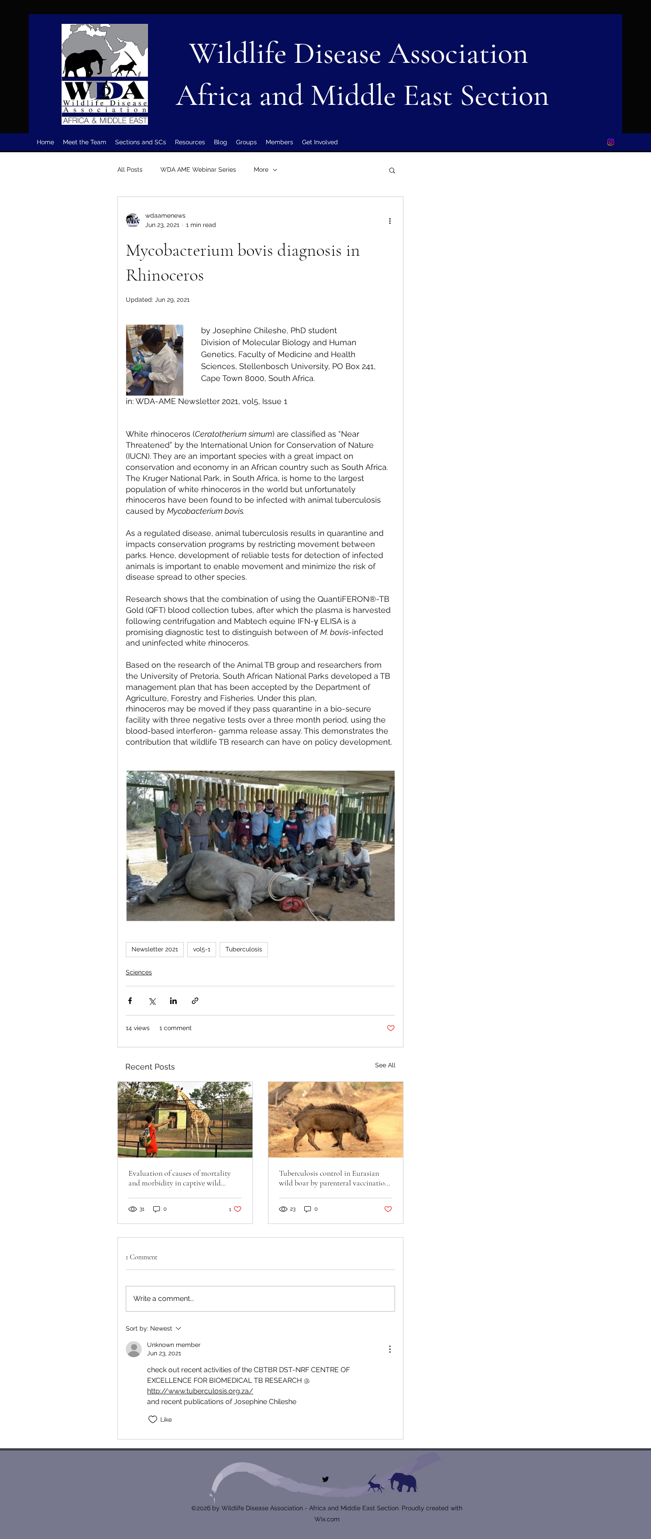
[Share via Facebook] (130, 1001)
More (261, 169)
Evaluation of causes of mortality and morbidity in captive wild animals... (179, 1178)
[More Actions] (389, 1349)
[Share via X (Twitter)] (151, 1001)
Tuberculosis (243, 949)
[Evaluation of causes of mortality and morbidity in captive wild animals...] (185, 1120)
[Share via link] (195, 1001)
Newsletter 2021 (155, 949)
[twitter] (610, 142)
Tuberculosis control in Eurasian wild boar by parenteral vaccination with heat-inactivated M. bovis (334, 1178)
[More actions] (389, 220)
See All (385, 1065)
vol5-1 (201, 949)
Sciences (139, 972)
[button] (392, 169)
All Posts (130, 169)
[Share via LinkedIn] (173, 1001)
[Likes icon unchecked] (153, 1419)
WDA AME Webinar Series (198, 169)
